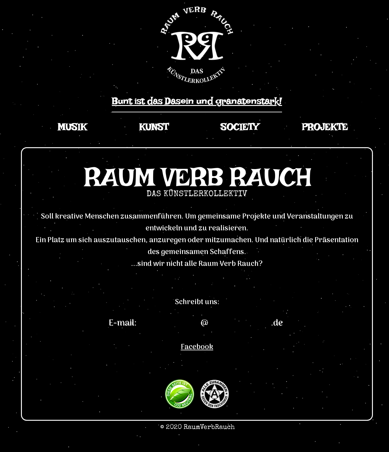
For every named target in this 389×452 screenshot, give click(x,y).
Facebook (197, 347)
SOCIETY (240, 129)
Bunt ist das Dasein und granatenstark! (197, 104)
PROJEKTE (325, 129)
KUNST (154, 129)
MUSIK (72, 129)
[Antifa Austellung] (214, 407)
